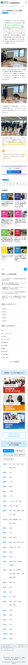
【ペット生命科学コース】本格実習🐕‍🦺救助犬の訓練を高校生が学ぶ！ (14, 279)
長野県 (4, 532)
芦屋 (11, 570)
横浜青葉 (15, 519)
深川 (11, 464)
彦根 (11, 552)
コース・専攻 (5, 12)
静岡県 (4, 542)
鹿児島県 (5, 634)
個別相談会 (5, 342)
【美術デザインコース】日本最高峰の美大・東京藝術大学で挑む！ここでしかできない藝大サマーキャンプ (14, 298)
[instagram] (14, 362)
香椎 (14, 605)
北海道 (4, 464)
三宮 (14, 570)
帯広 (14, 467)
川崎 (20, 519)
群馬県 (4, 486)
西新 (11, 605)
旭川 (14, 464)
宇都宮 (11, 491)
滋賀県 (4, 552)
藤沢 (14, 523)
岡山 (11, 587)
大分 (11, 624)
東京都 (4, 510)
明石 (14, 573)
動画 (4, 348)
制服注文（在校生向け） (7, 645)
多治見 (15, 537)
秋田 (11, 477)
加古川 (18, 573)
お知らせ (5, 336)
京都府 (4, 556)
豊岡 (11, 577)
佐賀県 (4, 610)
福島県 (4, 482)
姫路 (14, 577)
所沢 (16, 501)
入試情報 (5, 345)
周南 (14, 596)
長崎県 (4, 615)
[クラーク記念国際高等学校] (10, 2)
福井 (11, 528)
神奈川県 (5, 519)
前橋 (11, 486)
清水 (22, 542)
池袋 (14, 510)
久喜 (20, 501)
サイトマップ (21, 659)
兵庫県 (4, 570)
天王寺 (15, 561)
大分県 (4, 624)
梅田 (11, 561)
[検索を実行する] (25, 269)
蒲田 (14, 514)
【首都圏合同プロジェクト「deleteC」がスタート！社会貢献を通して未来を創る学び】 (14, 288)
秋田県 (4, 477)
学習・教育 (5, 357)
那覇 (11, 638)
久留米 (19, 601)
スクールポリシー (7, 649)
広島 (11, 592)
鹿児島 (11, 634)
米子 (14, 582)
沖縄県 (4, 638)
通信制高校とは (18, 657)
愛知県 (4, 547)
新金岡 (19, 561)
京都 (11, 556)
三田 (11, 573)
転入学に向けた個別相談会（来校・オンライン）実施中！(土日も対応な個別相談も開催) (14, 283)
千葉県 (4, 506)
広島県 (4, 592)
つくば (11, 496)
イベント (5, 330)
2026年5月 (4, 318)
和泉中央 (12, 565)
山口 (11, 596)
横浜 (11, 519)
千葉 (11, 506)
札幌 (18, 464)
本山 (15, 547)
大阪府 (4, 561)
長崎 (11, 615)
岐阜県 (4, 537)
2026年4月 (4, 321)
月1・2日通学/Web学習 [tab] (20, 455)
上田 (11, 532)
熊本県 (4, 619)
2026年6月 (4, 315)
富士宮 (18, 542)
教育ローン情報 (20, 645)
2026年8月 (4, 309)
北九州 (15, 601)
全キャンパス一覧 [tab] (8, 459)
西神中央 (19, 570)
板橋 (22, 510)
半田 (19, 547)
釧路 (11, 467)
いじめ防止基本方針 (7, 659)
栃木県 (4, 491)
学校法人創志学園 (6, 657)
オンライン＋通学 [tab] (9, 455)
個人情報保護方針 (15, 659)
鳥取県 (4, 582)
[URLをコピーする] (24, 184)
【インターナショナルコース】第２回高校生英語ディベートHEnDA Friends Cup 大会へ (14, 292)
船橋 (17, 506)
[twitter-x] (12, 362)
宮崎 (11, 629)
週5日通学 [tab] (20, 450)
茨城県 (4, 496)
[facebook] (10, 362)
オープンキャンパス (7, 333)
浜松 (14, 542)
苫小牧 (22, 464)
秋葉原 (18, 510)
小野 (22, 573)
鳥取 (11, 582)
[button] (26, 2)
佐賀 (11, 610)
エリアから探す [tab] (9, 450)
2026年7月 (4, 312)
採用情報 (23, 657)
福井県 (4, 528)
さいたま (12, 501)
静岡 (11, 542)
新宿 (11, 510)
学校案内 (12, 657)
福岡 (11, 601)
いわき (11, 482)
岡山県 (4, 587)
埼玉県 (4, 501)
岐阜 (11, 537)
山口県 (4, 596)
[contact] (18, 362)
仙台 (11, 472)
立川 (11, 514)
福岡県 (4, 601)
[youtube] (16, 362)
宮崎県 (4, 629)
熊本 (11, 619)
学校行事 (5, 351)
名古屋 (11, 547)
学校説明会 (5, 354)
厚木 (11, 523)
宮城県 (4, 472)
